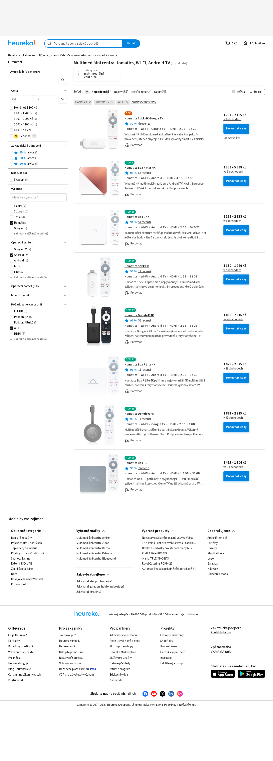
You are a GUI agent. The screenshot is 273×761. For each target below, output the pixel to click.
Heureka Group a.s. (118, 705)
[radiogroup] (38, 158)
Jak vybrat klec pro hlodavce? (94, 582)
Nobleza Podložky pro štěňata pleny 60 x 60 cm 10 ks (169, 548)
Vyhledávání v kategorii (25, 72)
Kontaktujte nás (221, 632)
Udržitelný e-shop (171, 663)
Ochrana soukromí (70, 663)
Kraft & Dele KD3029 (154, 554)
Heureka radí (67, 646)
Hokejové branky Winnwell (27, 579)
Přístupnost (15, 680)
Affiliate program (120, 669)
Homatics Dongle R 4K (139, 315)
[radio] (11, 152)
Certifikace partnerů (172, 652)
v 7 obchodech (232, 270)
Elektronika (29, 55)
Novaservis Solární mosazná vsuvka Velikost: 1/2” (169, 538)
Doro (14, 574)
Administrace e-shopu (123, 635)
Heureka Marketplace (123, 652)
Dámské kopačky (21, 538)
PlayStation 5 (215, 554)
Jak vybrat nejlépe (90, 574)
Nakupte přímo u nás (72, 652)
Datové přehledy (120, 663)
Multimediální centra (106, 55)
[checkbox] (11, 108)
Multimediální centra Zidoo (92, 543)
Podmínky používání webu (180, 705)
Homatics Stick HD (137, 266)
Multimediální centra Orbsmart (95, 554)
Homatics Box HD (136, 463)
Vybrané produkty (155, 531)
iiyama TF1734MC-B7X (155, 559)
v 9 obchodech (232, 119)
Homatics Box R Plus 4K (140, 168)
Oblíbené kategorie (26, 531)
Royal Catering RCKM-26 (157, 564)
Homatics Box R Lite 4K (140, 364)
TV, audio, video (48, 55)
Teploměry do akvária (24, 548)
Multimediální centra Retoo (93, 548)
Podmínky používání (20, 646)
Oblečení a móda (217, 574)
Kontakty (14, 641)
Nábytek (212, 569)
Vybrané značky (88, 531)
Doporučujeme (218, 531)
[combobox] (83, 43)
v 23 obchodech (233, 369)
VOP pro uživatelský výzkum (76, 675)
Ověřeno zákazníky (172, 635)
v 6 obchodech (232, 221)
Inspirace (166, 658)
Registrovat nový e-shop (125, 641)
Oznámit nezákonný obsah (24, 675)
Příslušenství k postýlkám (27, 543)
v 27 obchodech (233, 418)
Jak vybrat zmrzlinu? (88, 592)
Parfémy (212, 543)
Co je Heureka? (17, 635)
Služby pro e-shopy (121, 646)
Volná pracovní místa (21, 652)
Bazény (212, 548)
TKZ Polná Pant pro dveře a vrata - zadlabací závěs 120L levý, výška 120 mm (169, 543)
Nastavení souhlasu (71, 658)
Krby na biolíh (19, 585)
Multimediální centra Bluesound (96, 559)
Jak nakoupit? (67, 635)
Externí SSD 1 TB (21, 564)
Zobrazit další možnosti (28, 233)
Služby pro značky (121, 658)
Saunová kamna (20, 559)
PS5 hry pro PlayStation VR (27, 554)
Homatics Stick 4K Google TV (144, 118)
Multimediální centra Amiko (93, 538)
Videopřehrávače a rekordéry (76, 55)
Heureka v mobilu (69, 641)
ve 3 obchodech (233, 172)
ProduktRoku (168, 646)
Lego (210, 559)
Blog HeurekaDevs (20, 669)
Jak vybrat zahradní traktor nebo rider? (100, 587)
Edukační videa (119, 675)
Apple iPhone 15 (217, 538)
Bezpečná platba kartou (74, 669)
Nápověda (116, 680)
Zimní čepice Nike (22, 569)
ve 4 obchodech (233, 319)
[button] (33, 80)
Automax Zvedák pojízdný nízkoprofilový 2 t (169, 569)
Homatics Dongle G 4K (139, 414)
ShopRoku (166, 641)
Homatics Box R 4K (137, 217)
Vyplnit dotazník (221, 652)
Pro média (14, 658)
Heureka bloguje (18, 663)
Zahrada (212, 564)
